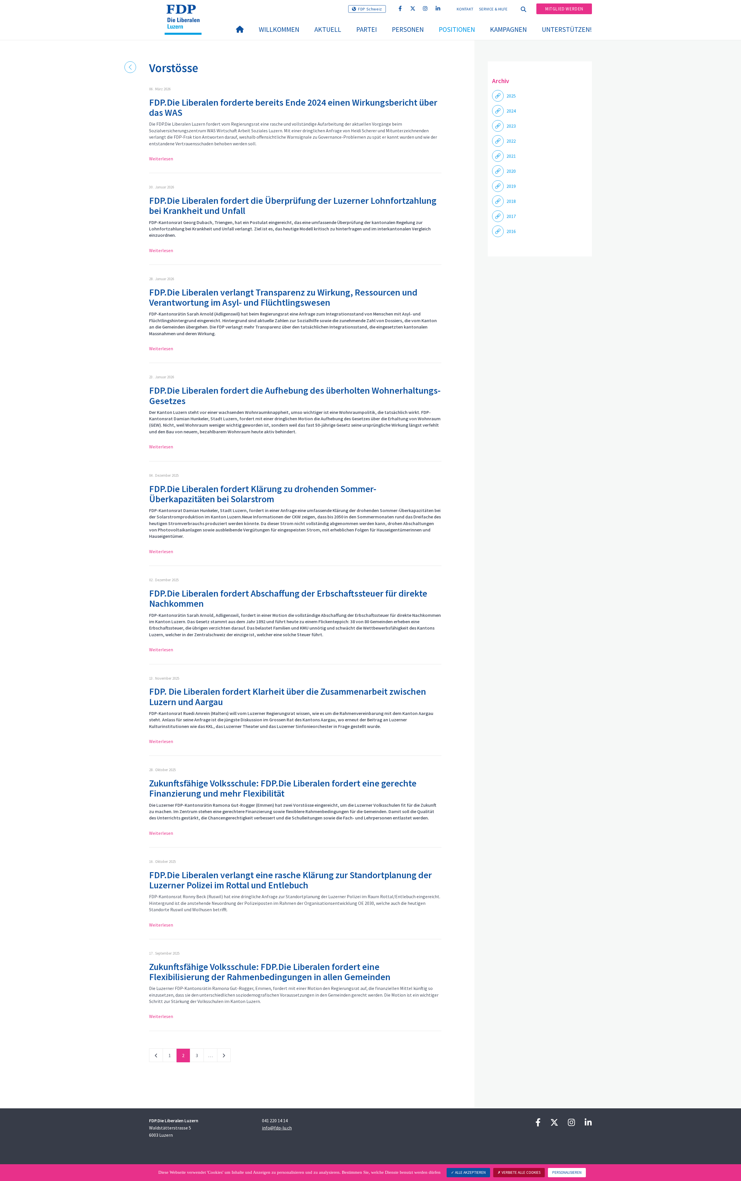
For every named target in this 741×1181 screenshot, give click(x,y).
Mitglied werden (564, 9)
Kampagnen (508, 29)
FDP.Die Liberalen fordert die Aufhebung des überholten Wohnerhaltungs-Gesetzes (295, 395)
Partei (366, 29)
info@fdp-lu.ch (277, 1128)
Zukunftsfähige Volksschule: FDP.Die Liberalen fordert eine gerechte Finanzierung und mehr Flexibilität (283, 788)
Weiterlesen (161, 159)
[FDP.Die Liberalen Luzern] (185, 12)
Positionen (457, 29)
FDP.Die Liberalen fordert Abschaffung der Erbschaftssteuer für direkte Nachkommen (288, 598)
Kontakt (465, 9)
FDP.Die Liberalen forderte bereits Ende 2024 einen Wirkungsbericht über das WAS (293, 107)
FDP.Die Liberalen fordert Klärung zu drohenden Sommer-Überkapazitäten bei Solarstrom (262, 494)
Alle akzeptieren (470, 1172)
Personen (408, 29)
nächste (223, 1056)
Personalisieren (567, 1172)
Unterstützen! (567, 29)
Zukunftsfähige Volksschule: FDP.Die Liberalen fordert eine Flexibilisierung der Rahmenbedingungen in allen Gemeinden (269, 972)
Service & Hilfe (493, 9)
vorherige (156, 1056)
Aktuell (327, 29)
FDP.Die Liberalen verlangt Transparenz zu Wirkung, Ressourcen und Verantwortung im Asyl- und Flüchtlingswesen (283, 297)
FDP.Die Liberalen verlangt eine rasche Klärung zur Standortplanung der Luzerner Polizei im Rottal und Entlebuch (290, 880)
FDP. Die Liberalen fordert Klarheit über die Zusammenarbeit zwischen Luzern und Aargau (287, 696)
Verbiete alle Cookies (520, 1172)
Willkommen (279, 29)
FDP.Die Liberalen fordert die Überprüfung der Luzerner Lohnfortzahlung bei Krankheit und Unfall (292, 206)
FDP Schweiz (370, 9)
